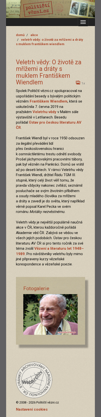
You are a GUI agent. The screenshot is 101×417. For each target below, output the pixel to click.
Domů (20, 35)
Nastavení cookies (32, 409)
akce (34, 35)
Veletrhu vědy (44, 112)
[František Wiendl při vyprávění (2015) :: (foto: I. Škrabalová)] (50, 314)
